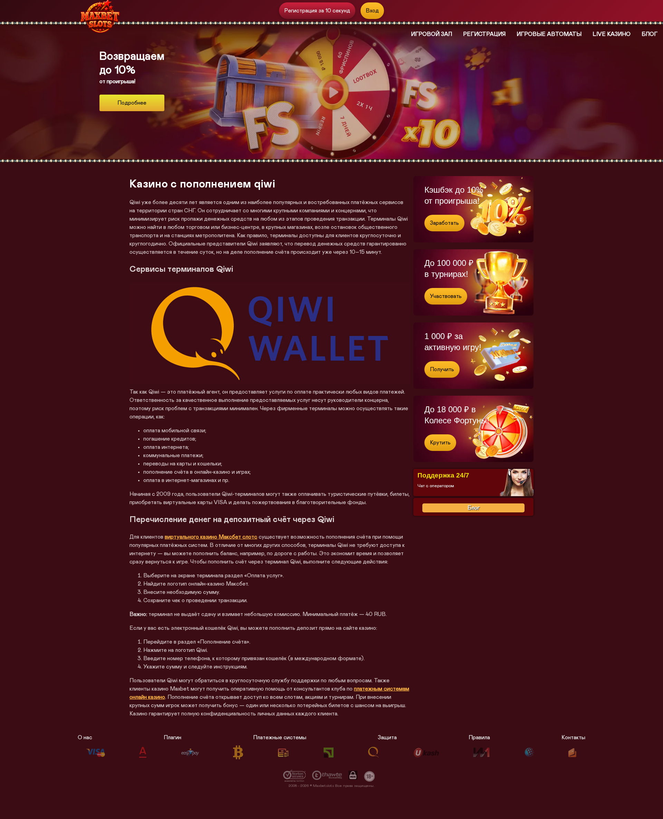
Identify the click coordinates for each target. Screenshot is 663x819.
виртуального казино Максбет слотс (211, 537)
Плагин (172, 737)
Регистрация (484, 34)
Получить (442, 369)
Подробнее (131, 103)
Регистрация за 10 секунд (317, 10)
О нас (85, 737)
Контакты (573, 737)
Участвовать (446, 296)
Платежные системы (279, 737)
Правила (479, 737)
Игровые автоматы (549, 34)
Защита (387, 737)
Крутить (440, 442)
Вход (372, 10)
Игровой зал (431, 34)
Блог (649, 34)
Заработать (444, 223)
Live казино (612, 34)
